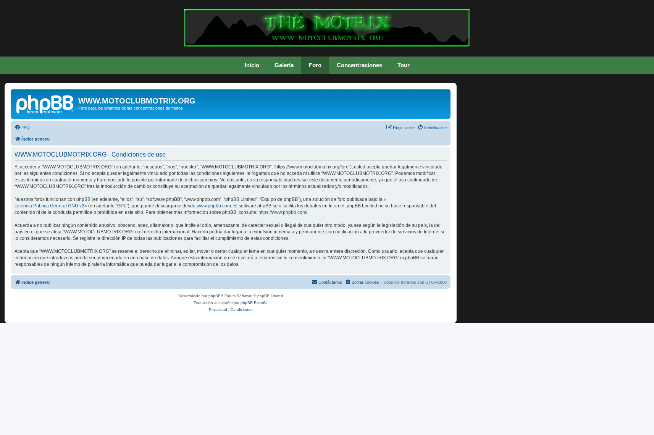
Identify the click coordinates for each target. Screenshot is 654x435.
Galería (284, 65)
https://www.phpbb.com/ (282, 212)
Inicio (252, 65)
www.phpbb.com (214, 206)
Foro (315, 65)
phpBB (214, 296)
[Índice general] (45, 103)
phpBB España (254, 303)
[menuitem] (22, 127)
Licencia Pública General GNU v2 (49, 206)
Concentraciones (359, 65)
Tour (403, 65)
